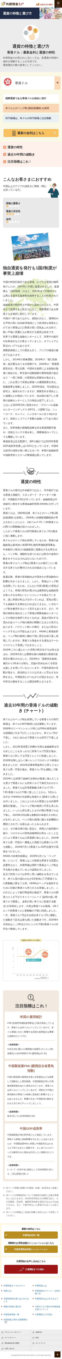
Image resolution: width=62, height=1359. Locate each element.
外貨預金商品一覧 (11, 1314)
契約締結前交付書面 (12, 1343)
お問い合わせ (9, 1348)
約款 (37, 1338)
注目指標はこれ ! (19, 161)
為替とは (7, 1291)
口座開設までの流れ (44, 1314)
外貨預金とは (41, 1285)
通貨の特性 (15, 147)
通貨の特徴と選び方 (12, 1306)
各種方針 (39, 1332)
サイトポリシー (10, 1338)
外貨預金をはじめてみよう (46, 1299)
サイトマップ (40, 1343)
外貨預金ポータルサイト (14, 1285)
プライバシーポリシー (13, 1332)
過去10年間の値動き (21, 154)
